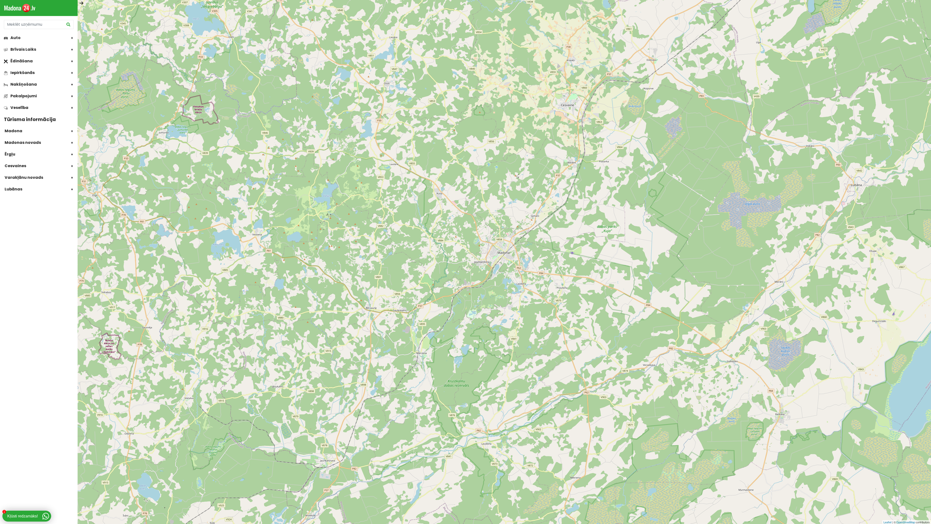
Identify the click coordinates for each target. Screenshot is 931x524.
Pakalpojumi (23, 96)
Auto (15, 38)
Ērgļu (9, 154)
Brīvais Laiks (23, 49)
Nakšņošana (23, 84)
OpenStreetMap (905, 522)
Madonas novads (22, 142)
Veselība (19, 107)
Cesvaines (15, 166)
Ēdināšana (21, 61)
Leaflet (887, 522)
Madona (13, 131)
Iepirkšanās (22, 72)
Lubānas (13, 189)
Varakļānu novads (23, 177)
